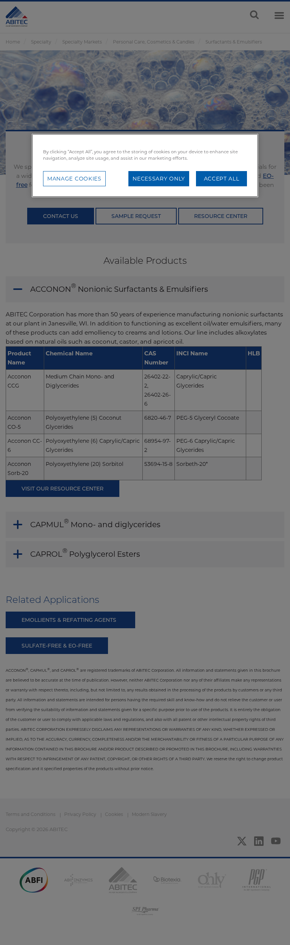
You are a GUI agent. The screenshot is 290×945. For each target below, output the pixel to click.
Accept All (221, 178)
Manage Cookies (74, 178)
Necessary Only (159, 178)
